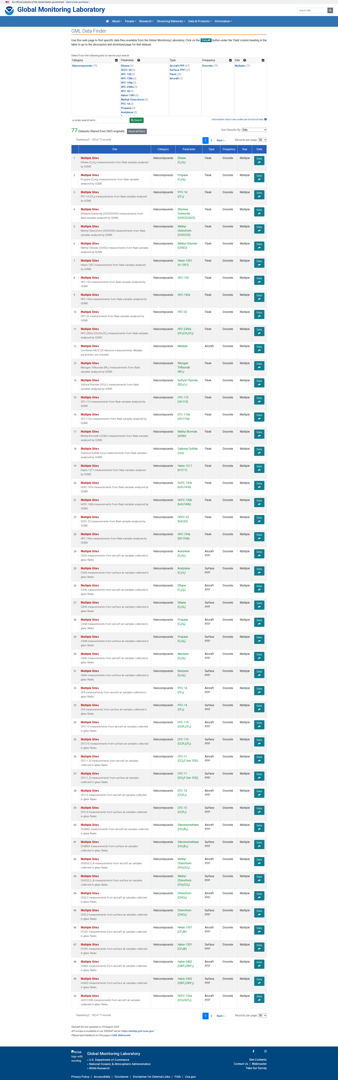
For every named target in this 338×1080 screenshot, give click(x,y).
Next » (221, 140)
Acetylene (127, 112)
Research (145, 21)
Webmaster (259, 1064)
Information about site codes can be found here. (237, 119)
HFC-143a (127, 82)
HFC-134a (127, 78)
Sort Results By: (231, 129)
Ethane (125, 65)
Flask (173, 74)
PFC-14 (125, 103)
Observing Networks (170, 21)
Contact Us (241, 1064)
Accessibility (102, 1076)
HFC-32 (125, 91)
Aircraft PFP (177, 65)
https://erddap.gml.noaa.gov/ (137, 1031)
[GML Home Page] (107, 21)
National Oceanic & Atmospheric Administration (120, 1064)
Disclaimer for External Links (151, 1076)
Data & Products (198, 21)
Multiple (240, 65)
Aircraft (174, 78)
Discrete (207, 65)
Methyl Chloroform (132, 99)
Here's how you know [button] (77, 2)
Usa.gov (190, 1076)
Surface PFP (177, 70)
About (116, 21)
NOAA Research (99, 1068)
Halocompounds (82, 65)
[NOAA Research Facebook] (249, 1051)
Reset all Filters (137, 131)
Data (259, 158)
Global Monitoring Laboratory (61, 9)
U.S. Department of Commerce (109, 1059)
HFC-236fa (127, 86)
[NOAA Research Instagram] (261, 1051)
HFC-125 (126, 74)
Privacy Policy (80, 1076)
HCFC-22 (126, 70)
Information (222, 21)
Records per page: (246, 140)
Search (138, 120)
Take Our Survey (256, 1068)
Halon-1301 (128, 95)
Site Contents (258, 1059)
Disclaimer (122, 1076)
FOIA (178, 1076)
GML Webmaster (121, 1035)
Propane (126, 108)
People (129, 21)
